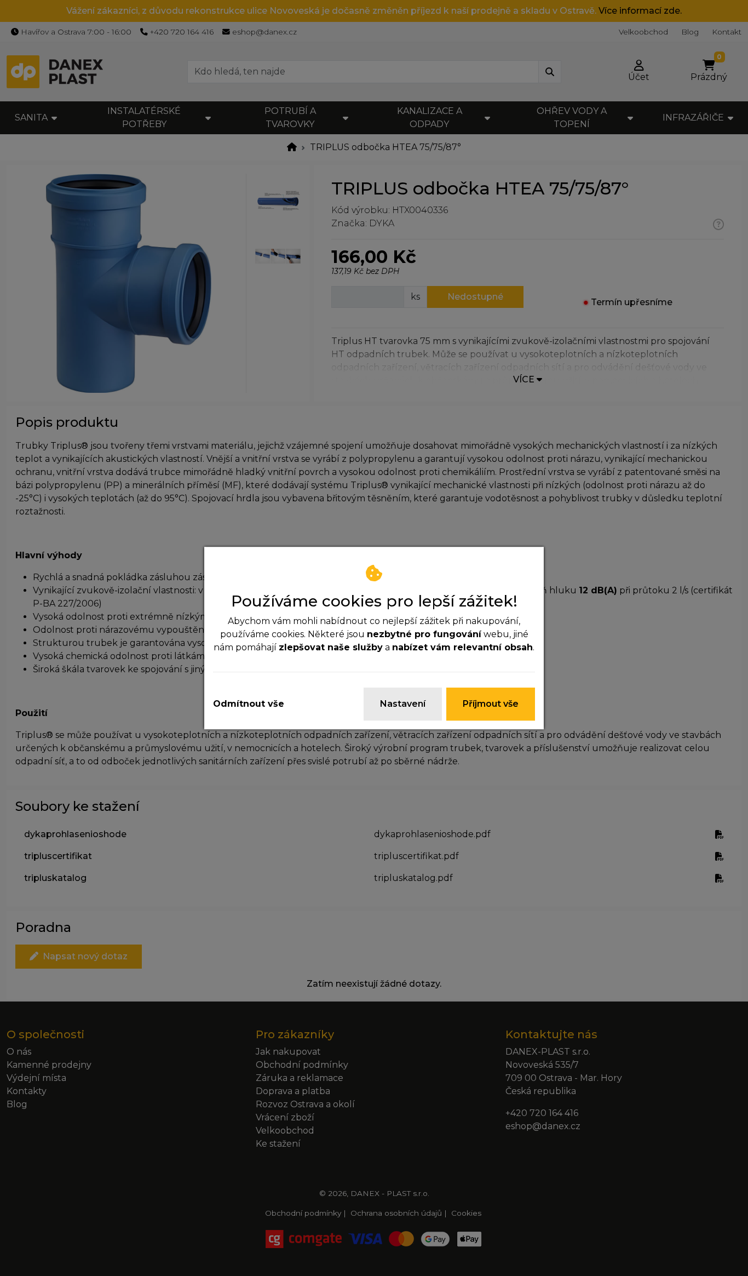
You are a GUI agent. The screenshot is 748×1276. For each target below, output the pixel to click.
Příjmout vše (491, 704)
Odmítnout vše (248, 704)
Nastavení (402, 704)
